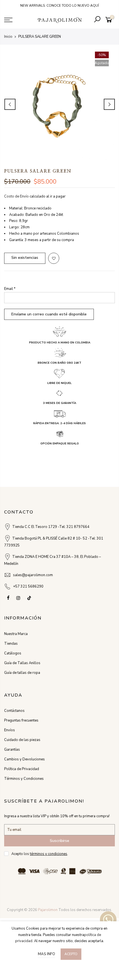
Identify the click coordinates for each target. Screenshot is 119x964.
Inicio (8, 36)
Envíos (9, 730)
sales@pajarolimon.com (33, 575)
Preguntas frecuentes (21, 720)
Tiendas (11, 643)
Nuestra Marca (16, 633)
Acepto (70, 954)
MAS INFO (46, 954)
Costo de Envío (16, 196)
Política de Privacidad (21, 768)
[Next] (109, 104)
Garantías (12, 749)
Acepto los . (39, 853)
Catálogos (12, 653)
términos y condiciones (48, 853)
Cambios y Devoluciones (24, 759)
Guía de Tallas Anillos (22, 663)
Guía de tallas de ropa (22, 672)
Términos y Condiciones (24, 778)
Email (9, 288)
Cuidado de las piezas (22, 739)
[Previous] (9, 104)
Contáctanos (14, 710)
